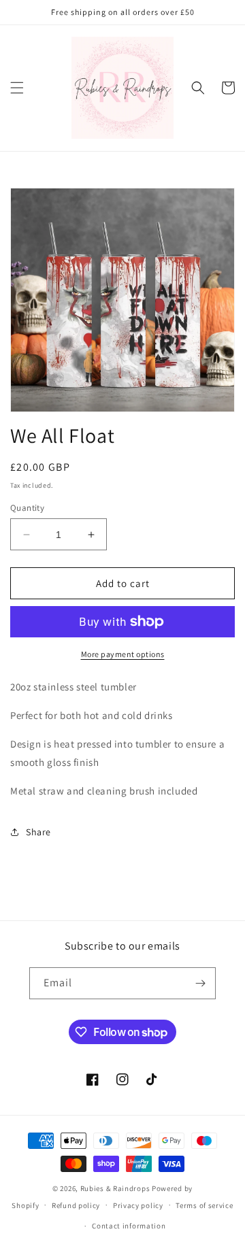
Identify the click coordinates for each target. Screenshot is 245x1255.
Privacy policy (138, 1205)
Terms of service (204, 1205)
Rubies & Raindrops (115, 1188)
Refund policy (76, 1205)
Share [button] (38, 832)
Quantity (27, 508)
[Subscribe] (200, 983)
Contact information (128, 1226)
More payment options (123, 654)
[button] (17, 88)
